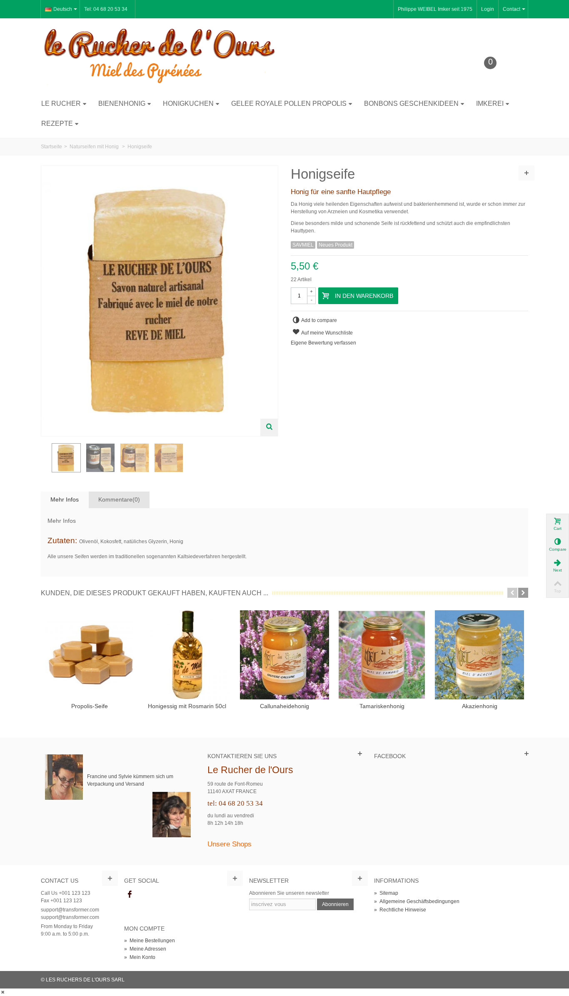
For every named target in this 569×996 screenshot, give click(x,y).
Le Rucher (61, 103)
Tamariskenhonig (381, 706)
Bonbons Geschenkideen (411, 103)
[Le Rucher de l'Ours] (159, 56)
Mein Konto (139, 957)
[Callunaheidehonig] (284, 654)
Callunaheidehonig (284, 706)
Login (487, 9)
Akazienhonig (479, 706)
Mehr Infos (64, 499)
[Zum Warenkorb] (496, 76)
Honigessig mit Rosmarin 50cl (187, 706)
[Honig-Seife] (66, 457)
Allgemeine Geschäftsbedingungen (416, 901)
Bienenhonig (121, 103)
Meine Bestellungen (149, 941)
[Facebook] (129, 894)
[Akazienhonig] (479, 654)
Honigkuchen (188, 103)
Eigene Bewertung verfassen (323, 343)
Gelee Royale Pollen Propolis (289, 103)
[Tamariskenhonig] (382, 654)
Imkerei (490, 103)
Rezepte (57, 123)
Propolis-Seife (89, 706)
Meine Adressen (145, 949)
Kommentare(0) (119, 499)
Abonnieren (335, 904)
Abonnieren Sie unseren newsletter (289, 893)
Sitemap (386, 893)
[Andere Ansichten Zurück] (45, 460)
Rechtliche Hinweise (400, 910)
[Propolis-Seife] (89, 654)
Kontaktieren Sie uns (242, 756)
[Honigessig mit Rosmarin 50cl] (187, 654)
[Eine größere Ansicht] (269, 427)
